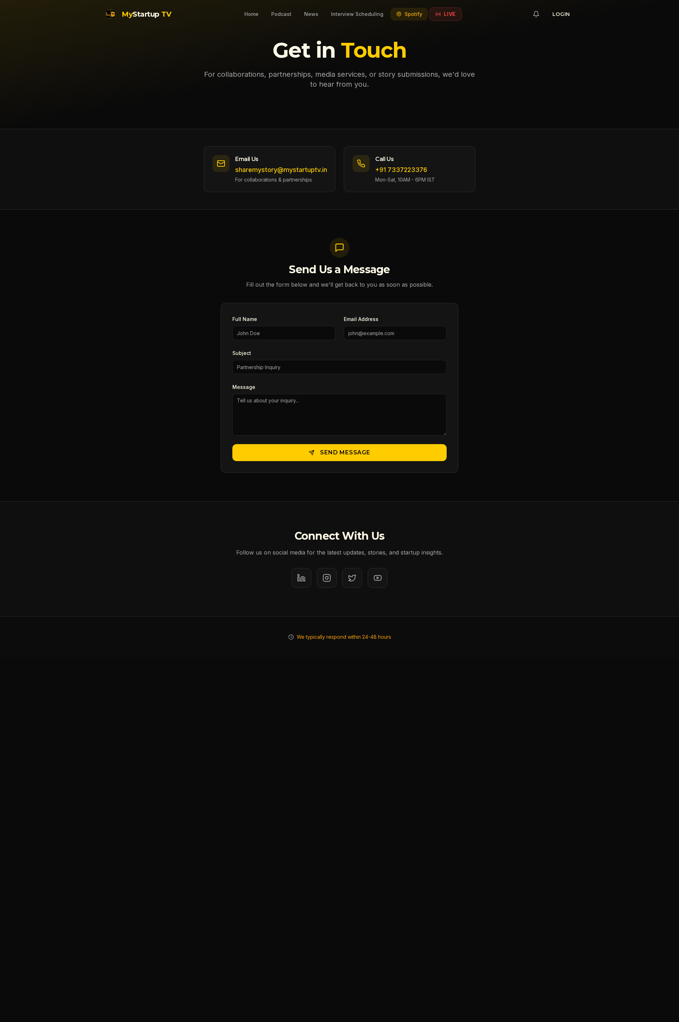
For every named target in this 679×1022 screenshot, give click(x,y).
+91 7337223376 (401, 169)
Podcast (281, 14)
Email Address (361, 319)
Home (251, 14)
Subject (241, 353)
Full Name (244, 319)
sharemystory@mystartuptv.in (281, 169)
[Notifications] (536, 14)
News (311, 14)
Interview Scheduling (357, 14)
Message (243, 387)
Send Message (345, 452)
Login (561, 14)
